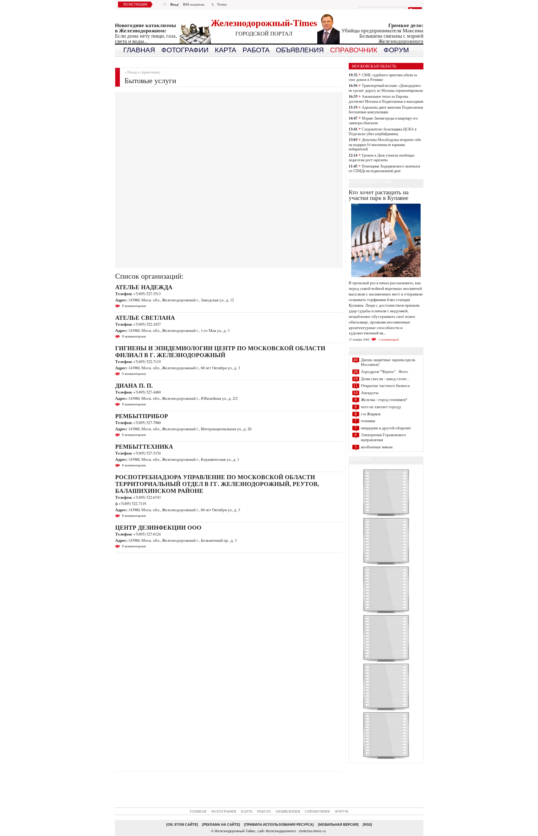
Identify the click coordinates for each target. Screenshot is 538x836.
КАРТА (225, 50)
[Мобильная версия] (338, 824)
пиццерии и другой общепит (386, 428)
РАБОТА (256, 50)
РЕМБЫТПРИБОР (141, 416)
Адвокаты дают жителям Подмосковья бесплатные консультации (386, 109)
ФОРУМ (396, 50)
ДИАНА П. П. (134, 385)
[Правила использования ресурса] (279, 824)
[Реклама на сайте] (221, 824)
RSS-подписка (193, 4)
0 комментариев (134, 305)
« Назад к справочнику (142, 71)
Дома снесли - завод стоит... (385, 378)
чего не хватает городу (381, 406)
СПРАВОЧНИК (353, 50)
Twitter (222, 4)
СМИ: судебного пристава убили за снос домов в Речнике (383, 77)
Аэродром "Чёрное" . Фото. (385, 371)
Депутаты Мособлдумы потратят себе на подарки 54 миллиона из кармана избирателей (385, 144)
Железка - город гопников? (384, 399)
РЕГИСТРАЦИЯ (135, 4)
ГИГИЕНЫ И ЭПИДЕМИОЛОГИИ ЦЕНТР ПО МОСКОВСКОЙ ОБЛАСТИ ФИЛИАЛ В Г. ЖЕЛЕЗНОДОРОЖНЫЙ (220, 351)
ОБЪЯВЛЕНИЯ (300, 50)
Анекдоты (370, 392)
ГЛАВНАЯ (139, 50)
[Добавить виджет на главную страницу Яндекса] (386, 612)
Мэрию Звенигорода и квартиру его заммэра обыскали (383, 120)
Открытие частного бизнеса (385, 385)
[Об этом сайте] (182, 824)
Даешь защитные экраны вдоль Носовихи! (388, 362)
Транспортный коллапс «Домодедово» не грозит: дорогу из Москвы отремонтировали (386, 87)
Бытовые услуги (150, 80)
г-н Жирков (370, 414)
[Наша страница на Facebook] (386, 758)
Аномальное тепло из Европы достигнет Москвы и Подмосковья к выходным (386, 98)
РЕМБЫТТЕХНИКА (144, 446)
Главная (198, 811)
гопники (368, 420)
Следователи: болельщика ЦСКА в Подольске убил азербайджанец (383, 131)
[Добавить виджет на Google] (386, 661)
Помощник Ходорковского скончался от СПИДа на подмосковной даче (384, 168)
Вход (174, 4)
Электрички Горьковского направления (383, 437)
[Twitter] (386, 564)
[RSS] (367, 824)
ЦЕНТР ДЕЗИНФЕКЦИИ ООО (158, 527)
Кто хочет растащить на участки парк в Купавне (378, 194)
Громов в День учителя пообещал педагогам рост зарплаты (381, 157)
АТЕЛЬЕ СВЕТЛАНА (145, 317)
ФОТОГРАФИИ (185, 50)
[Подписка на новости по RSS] (386, 515)
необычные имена (377, 447)
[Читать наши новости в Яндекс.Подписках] (386, 709)
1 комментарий (388, 339)
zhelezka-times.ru (312, 831)
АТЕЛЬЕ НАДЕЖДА (143, 287)
